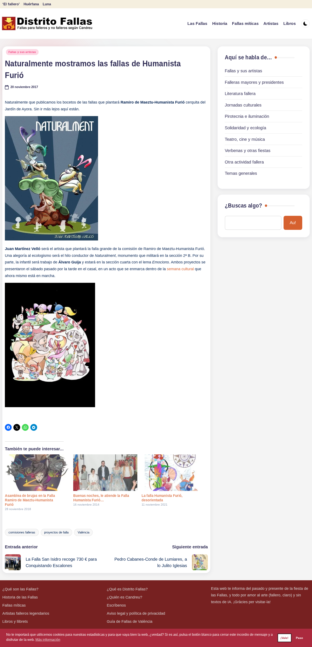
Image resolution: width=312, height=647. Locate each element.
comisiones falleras (21, 532)
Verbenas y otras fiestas (247, 150)
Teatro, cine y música (245, 139)
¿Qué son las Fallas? (20, 589)
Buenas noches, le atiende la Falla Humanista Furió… (101, 497)
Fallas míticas (14, 605)
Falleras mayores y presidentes (254, 82)
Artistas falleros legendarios (25, 613)
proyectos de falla (56, 532)
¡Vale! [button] (284, 638)
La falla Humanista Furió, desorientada (162, 497)
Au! (293, 222)
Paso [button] (299, 638)
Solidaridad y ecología (245, 127)
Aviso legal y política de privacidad (136, 613)
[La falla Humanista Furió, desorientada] (174, 472)
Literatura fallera (240, 93)
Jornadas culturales (243, 105)
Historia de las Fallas (20, 597)
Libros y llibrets (15, 621)
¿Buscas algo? (243, 205)
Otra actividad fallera (244, 162)
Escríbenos (116, 605)
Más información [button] (47, 639)
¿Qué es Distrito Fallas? (127, 589)
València (83, 532)
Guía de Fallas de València (129, 621)
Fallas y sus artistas (22, 52)
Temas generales (241, 173)
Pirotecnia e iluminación (247, 116)
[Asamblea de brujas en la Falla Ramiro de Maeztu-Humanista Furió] (37, 472)
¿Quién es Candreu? (124, 597)
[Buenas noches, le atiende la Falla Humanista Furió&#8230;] (105, 472)
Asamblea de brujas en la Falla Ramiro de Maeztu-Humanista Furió (30, 500)
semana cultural (180, 269)
